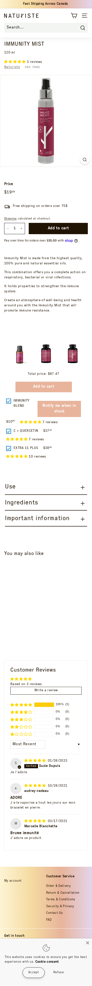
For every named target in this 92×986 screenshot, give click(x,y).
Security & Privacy (60, 906)
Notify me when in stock (59, 409)
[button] (15, 62)
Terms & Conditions (60, 899)
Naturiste (12, 67)
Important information (37, 519)
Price (8, 184)
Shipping (10, 218)
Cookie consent (47, 962)
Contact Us (54, 913)
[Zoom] (84, 159)
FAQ (49, 920)
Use (10, 487)
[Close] (87, 942)
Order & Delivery (58, 886)
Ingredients (21, 503)
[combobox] (46, 28)
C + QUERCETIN (25, 431)
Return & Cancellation (62, 893)
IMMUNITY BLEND (21, 403)
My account (13, 881)
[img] (35, 761)
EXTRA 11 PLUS (25, 448)
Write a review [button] (46, 690)
